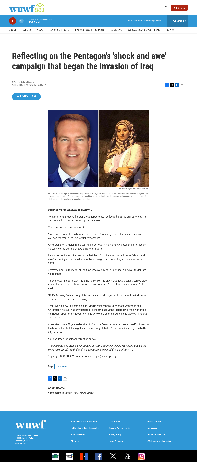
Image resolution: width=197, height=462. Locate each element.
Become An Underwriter (120, 428)
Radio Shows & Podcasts (90, 30)
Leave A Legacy (116, 441)
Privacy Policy (115, 434)
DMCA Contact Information (159, 441)
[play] (12, 21)
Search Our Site (154, 421)
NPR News (62, 366)
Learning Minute (59, 30)
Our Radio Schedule (156, 434)
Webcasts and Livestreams (144, 30)
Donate (180, 7)
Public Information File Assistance (86, 428)
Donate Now (114, 421)
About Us (75, 441)
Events (26, 30)
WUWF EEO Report (79, 434)
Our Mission (152, 428)
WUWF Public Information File (84, 421)
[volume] (21, 21)
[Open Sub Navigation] (18, 30)
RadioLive (116, 30)
